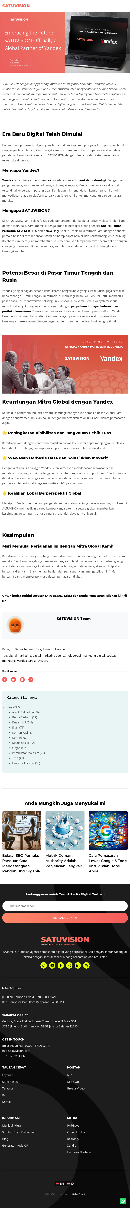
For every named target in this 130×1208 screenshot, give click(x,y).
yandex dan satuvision (32, 661)
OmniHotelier (76, 1132)
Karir (5, 1095)
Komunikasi (20, 732)
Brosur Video (76, 1088)
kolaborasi (74, 655)
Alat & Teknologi (23, 712)
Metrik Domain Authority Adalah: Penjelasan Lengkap (64, 860)
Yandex (7, 180)
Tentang (7, 1088)
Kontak (6, 1102)
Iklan (15, 727)
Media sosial (20, 743)
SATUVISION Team (74, 618)
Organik (17, 748)
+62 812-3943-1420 (14, 1056)
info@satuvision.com (16, 1051)
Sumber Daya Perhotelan (19, 1132)
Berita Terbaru (24, 649)
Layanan (7, 1075)
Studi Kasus (10, 1082)
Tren (15, 758)
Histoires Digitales (79, 1152)
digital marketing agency (49, 655)
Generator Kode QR (15, 1145)
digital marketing (20, 655)
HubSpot (73, 1125)
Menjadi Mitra (11, 1125)
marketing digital (93, 655)
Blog (39, 649)
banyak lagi (51, 231)
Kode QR (73, 1082)
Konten (17, 738)
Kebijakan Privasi (77, 1194)
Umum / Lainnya (54, 649)
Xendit (71, 1145)
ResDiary (73, 1139)
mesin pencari (41, 180)
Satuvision (16, 5)
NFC (70, 1075)
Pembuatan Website (25, 753)
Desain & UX (20, 722)
